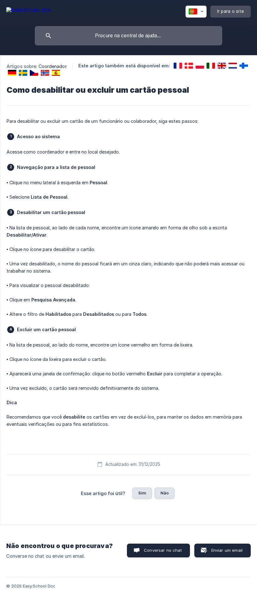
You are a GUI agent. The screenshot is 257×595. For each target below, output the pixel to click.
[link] (178, 66)
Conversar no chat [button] (163, 550)
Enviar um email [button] (227, 550)
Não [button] (164, 492)
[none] (29, 11)
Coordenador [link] (53, 66)
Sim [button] (142, 492)
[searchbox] (128, 35)
